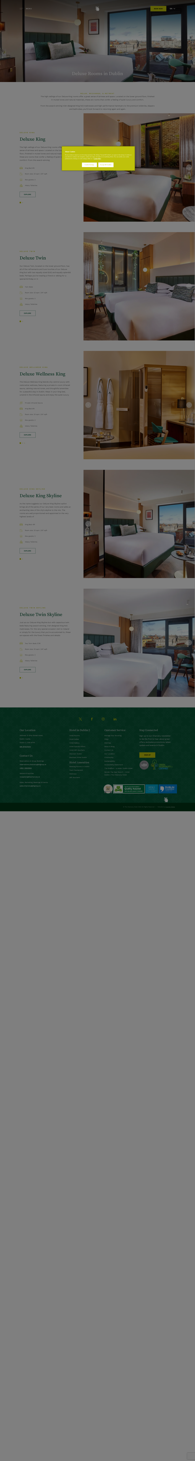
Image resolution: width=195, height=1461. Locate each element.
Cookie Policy (97, 158)
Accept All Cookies (105, 164)
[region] (98, 158)
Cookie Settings (89, 164)
